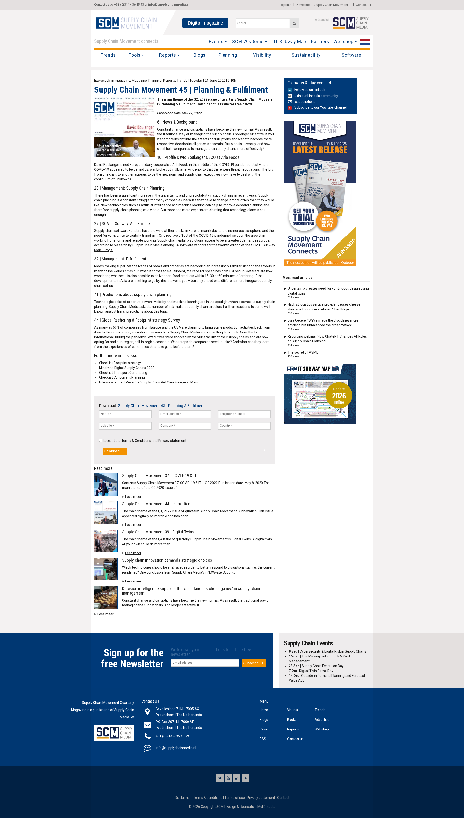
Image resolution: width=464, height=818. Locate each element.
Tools (135, 55)
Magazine (139, 80)
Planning (228, 55)
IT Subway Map (290, 41)
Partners (320, 41)
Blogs (200, 55)
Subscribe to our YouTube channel (320, 107)
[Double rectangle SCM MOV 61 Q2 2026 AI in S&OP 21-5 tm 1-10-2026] (320, 193)
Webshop (344, 41)
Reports (167, 55)
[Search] (294, 23)
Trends (108, 55)
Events (216, 41)
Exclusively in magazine (112, 80)
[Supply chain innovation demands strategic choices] (107, 570)
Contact (283, 798)
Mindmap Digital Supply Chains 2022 (126, 368)
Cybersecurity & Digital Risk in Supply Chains (327, 651)
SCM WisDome (248, 41)
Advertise (303, 5)
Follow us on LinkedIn (310, 90)
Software (351, 55)
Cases (264, 729)
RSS (263, 739)
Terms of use (235, 798)
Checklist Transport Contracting (123, 373)
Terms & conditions (207, 798)
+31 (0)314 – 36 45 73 (172, 736)
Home (264, 710)
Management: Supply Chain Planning (133, 188)
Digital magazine (205, 23)
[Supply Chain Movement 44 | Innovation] (107, 514)
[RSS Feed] (245, 778)
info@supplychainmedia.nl (169, 4)
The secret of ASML (303, 352)
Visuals (292, 710)
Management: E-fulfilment (124, 258)
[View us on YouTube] (228, 778)
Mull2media (266, 807)
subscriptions (304, 101)
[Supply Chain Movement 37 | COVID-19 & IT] (107, 485)
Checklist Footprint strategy (120, 363)
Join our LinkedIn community (316, 96)
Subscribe (251, 663)
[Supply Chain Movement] (126, 23)
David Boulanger (106, 165)
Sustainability (306, 55)
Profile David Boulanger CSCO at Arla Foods (202, 157)
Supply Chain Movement (331, 5)
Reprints (285, 5)
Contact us (363, 5)
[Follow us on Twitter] (220, 778)
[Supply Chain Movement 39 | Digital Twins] (107, 542)
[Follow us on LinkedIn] (236, 778)
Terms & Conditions (136, 440)
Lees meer (133, 497)
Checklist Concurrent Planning (122, 377)
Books (292, 720)
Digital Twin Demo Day (311, 671)
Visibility (262, 55)
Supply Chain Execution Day (316, 666)
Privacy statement (172, 440)
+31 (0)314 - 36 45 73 (129, 4)
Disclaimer (183, 798)
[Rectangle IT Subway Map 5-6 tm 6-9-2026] (320, 394)
